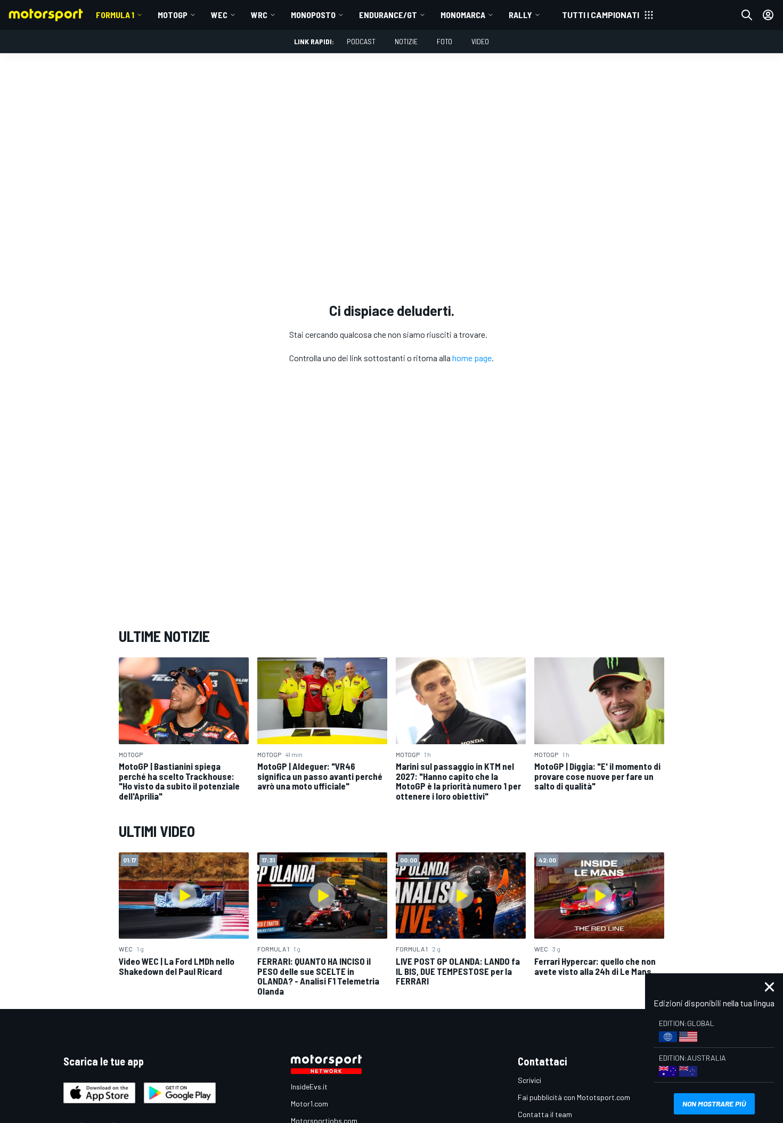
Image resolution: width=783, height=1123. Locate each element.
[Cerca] (746, 15)
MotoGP (172, 15)
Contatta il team (545, 1114)
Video (480, 41)
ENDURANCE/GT (388, 15)
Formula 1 (115, 15)
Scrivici (529, 1080)
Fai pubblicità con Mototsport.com (574, 1097)
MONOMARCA (463, 15)
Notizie (406, 41)
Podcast (361, 41)
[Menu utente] (768, 15)
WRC (259, 15)
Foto (444, 41)
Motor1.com (309, 1103)
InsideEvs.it (309, 1086)
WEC (219, 15)
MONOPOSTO (313, 15)
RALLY (520, 15)
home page (472, 358)
